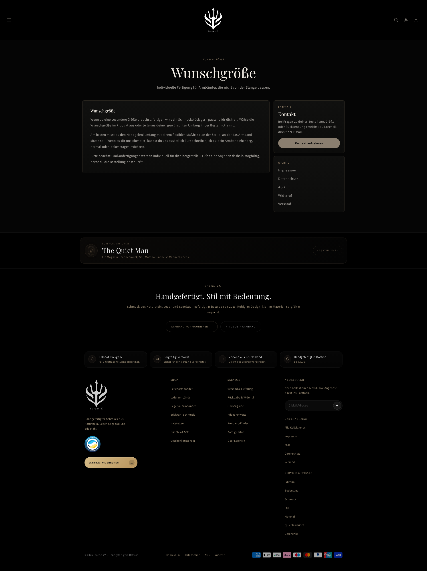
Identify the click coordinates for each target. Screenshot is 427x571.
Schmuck (290, 499)
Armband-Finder (238, 423)
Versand (284, 203)
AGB (281, 187)
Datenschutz (288, 178)
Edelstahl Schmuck (183, 415)
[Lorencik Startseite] (123, 395)
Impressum (287, 170)
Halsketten (177, 423)
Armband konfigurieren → (191, 326)
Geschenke (291, 534)
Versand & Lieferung (240, 389)
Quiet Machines (294, 525)
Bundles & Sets (180, 432)
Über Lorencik (236, 441)
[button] (9, 20)
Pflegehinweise (237, 415)
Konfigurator (236, 432)
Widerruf (285, 195)
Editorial (290, 482)
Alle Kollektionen (295, 427)
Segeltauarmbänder (183, 406)
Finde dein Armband (241, 326)
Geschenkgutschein (183, 441)
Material (290, 516)
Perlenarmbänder (182, 389)
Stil (287, 508)
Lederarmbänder (181, 397)
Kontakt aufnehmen (309, 143)
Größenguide (236, 406)
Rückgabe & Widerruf (241, 397)
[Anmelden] (337, 406)
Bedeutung (292, 490)
